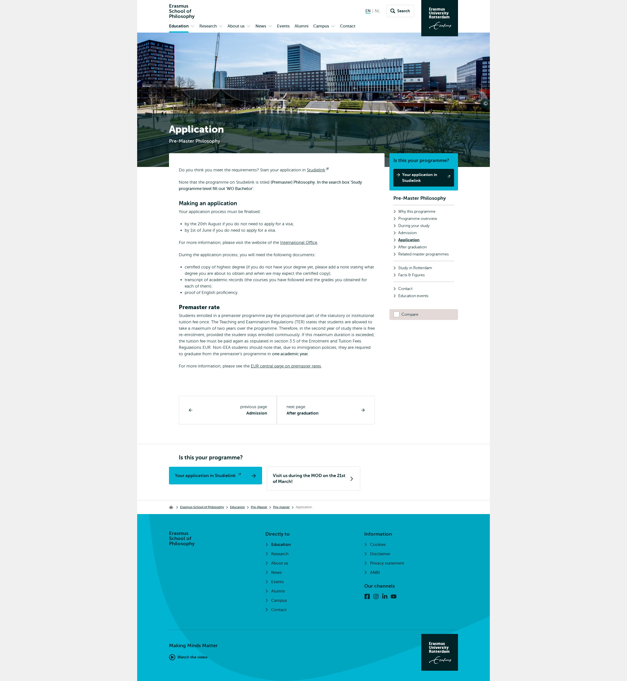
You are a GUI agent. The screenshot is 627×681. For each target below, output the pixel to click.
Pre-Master (259, 507)
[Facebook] (367, 596)
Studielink (317, 170)
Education (237, 507)
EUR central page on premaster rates (286, 366)
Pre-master (281, 507)
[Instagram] (376, 596)
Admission (256, 413)
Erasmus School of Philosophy (202, 507)
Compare (409, 314)
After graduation (302, 413)
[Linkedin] (385, 596)
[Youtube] (394, 596)
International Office (298, 242)
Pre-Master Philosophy (419, 198)
